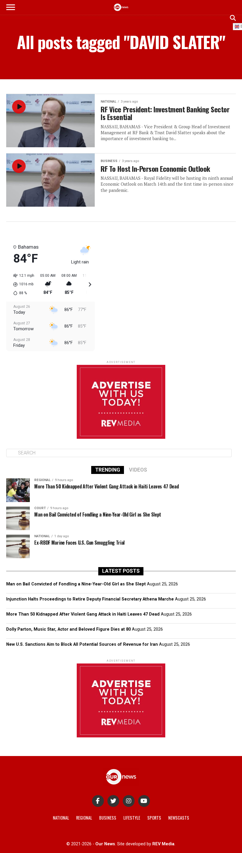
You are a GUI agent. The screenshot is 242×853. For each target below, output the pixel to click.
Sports (154, 818)
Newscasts (178, 818)
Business (107, 818)
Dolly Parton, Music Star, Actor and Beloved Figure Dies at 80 (68, 629)
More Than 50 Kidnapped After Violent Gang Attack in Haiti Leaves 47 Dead (83, 614)
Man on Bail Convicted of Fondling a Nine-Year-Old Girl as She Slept (76, 584)
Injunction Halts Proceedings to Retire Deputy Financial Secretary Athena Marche (90, 599)
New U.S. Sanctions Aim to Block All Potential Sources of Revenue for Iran (82, 644)
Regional (84, 818)
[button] (21, 284)
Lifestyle (131, 818)
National (61, 818)
